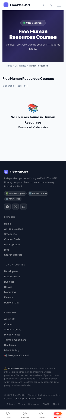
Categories (20, 65)
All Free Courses (13, 228)
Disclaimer (10, 345)
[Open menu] (59, 5)
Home (9, 65)
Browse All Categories (33, 127)
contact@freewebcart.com (28, 398)
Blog (6, 249)
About (56, 404)
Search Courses (13, 254)
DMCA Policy (11, 350)
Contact (8, 324)
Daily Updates (12, 244)
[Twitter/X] (15, 207)
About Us (9, 319)
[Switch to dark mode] (51, 5)
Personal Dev (11, 302)
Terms (21, 404)
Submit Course (12, 329)
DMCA (46, 404)
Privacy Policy (12, 334)
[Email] (23, 207)
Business (9, 281)
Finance (8, 297)
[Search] (43, 5)
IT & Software (12, 276)
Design (8, 287)
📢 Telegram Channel (16, 355)
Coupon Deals (12, 239)
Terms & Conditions (15, 339)
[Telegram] (7, 207)
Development (11, 271)
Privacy (11, 404)
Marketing (10, 292)
